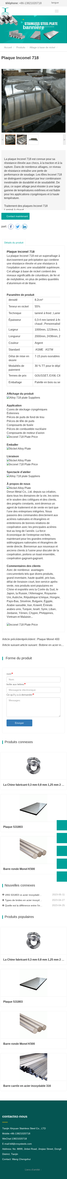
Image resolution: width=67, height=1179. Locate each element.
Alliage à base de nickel (42, 47)
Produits (20, 47)
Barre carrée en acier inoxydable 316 (27, 1085)
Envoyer (19, 723)
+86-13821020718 (23, 3)
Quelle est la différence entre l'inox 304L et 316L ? (23, 905)
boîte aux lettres (15, 684)
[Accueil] (11, 11)
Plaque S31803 (13, 826)
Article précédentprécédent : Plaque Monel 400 (30, 639)
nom (9, 673)
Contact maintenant (16, 216)
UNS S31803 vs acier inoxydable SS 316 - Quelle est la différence (23, 894)
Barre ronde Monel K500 (19, 868)
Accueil (7, 47)
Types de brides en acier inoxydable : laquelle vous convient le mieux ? (23, 900)
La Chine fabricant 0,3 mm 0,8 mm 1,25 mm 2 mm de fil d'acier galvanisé (34, 784)
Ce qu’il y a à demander (19, 694)
